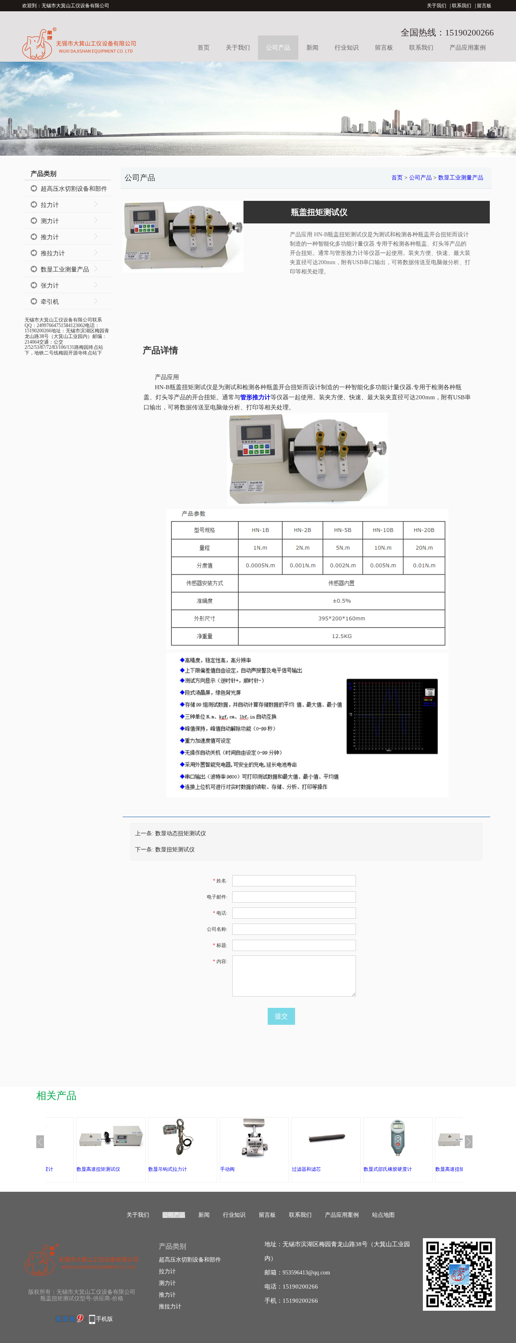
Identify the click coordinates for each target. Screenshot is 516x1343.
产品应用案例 (467, 47)
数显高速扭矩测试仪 (98, 1169)
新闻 (312, 47)
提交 (281, 1016)
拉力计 (50, 205)
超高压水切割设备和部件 (74, 189)
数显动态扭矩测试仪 (180, 833)
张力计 (50, 285)
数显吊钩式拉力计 (167, 1169)
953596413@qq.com (306, 1273)
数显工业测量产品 (65, 269)
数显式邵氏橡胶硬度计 (388, 1169)
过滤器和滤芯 (306, 1169)
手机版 (104, 1319)
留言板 (484, 5)
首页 (204, 47)
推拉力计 (53, 253)
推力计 (50, 237)
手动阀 (227, 1169)
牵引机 (50, 301)
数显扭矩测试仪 (175, 850)
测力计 (50, 221)
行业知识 (347, 47)
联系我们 (461, 5)
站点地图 (383, 1215)
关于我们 (436, 5)
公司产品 (278, 47)
